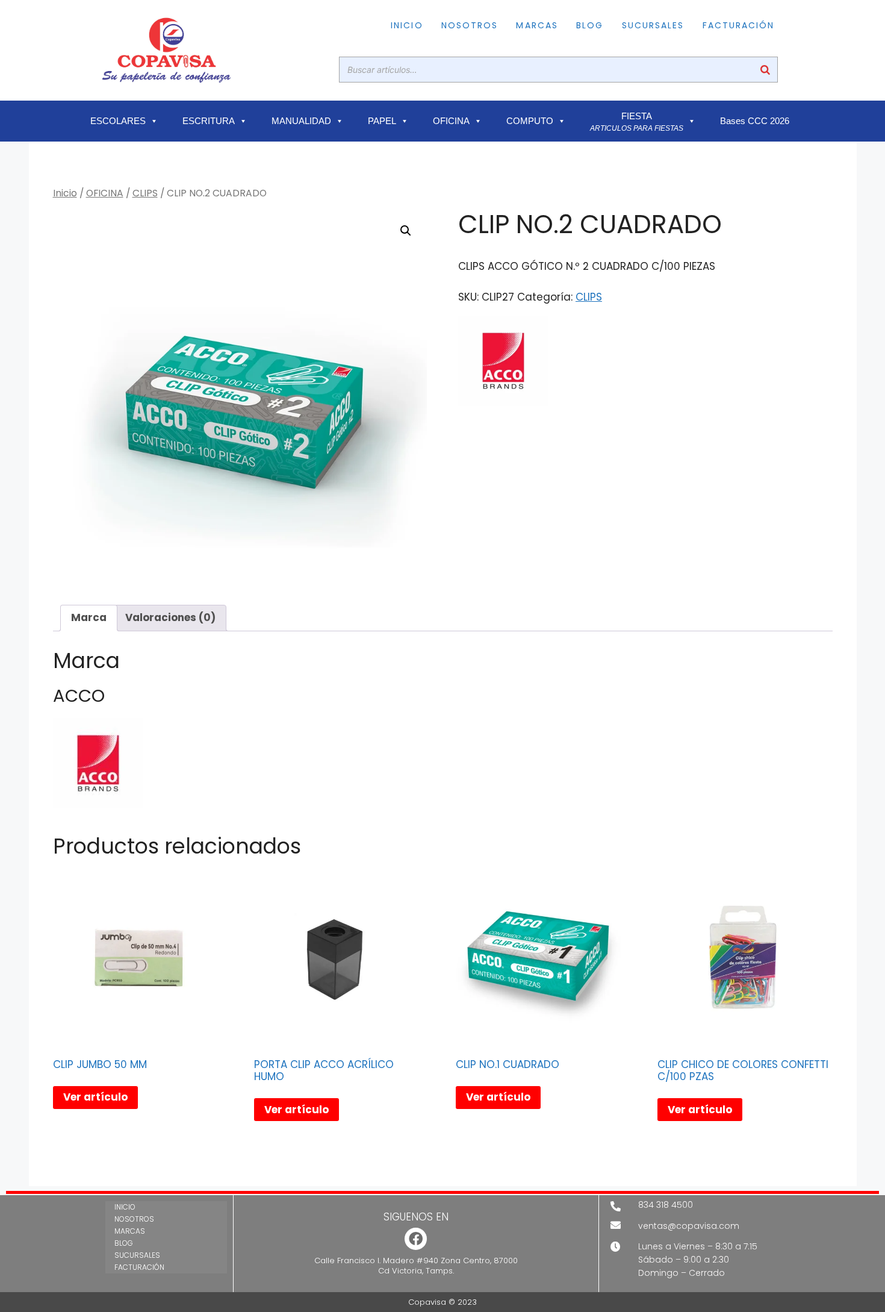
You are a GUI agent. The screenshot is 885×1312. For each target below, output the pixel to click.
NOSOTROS (469, 25)
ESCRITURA (208, 121)
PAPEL (382, 121)
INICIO (407, 25)
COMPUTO (529, 121)
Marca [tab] (89, 617)
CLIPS (145, 193)
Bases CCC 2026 (754, 121)
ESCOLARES (118, 121)
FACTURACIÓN (739, 25)
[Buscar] (765, 69)
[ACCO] (503, 363)
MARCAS (537, 25)
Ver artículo (95, 1097)
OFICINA (451, 121)
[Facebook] (416, 1239)
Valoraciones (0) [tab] (170, 617)
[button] (406, 231)
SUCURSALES (653, 25)
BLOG (589, 25)
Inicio (65, 193)
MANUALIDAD (301, 121)
